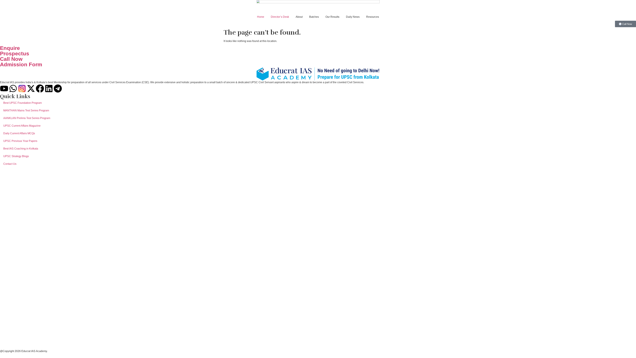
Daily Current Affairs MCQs (19, 133)
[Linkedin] (49, 88)
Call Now (11, 59)
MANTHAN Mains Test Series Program (26, 110)
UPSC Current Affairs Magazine (22, 125)
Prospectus (14, 54)
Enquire (10, 48)
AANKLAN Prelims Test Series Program (26, 118)
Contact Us (9, 163)
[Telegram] (58, 88)
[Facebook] (40, 88)
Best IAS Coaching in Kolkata (20, 148)
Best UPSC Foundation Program (22, 102)
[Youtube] (4, 88)
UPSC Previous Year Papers (20, 141)
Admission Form (21, 64)
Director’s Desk (280, 16)
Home (260, 16)
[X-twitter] (31, 88)
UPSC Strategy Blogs (16, 156)
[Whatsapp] (13, 88)
